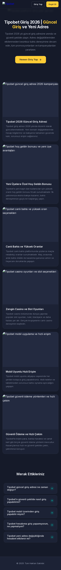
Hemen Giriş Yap (29, 59)
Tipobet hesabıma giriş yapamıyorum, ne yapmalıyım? (27, 525)
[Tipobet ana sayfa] (11, 4)
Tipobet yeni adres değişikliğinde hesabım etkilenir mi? (25, 537)
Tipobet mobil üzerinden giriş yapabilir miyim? (23, 512)
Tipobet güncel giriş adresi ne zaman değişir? (27, 488)
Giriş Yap (38, 4)
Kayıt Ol (52, 4)
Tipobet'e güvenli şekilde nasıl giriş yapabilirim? (26, 500)
